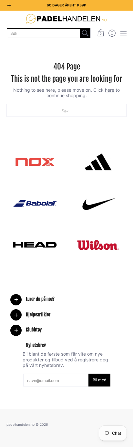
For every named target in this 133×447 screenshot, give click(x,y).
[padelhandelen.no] (66, 19)
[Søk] (85, 33)
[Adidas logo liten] (98, 162)
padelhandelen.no (20, 425)
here (109, 90)
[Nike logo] (98, 203)
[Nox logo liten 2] (34, 161)
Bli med (100, 379)
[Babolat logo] (34, 203)
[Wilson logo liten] (98, 244)
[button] (100, 33)
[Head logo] (34, 244)
